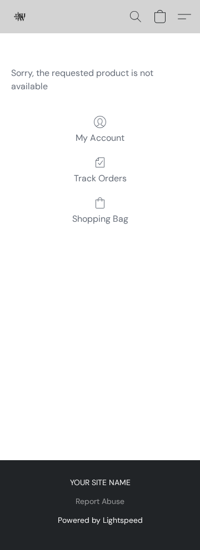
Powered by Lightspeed (100, 520)
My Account (100, 138)
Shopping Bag (100, 219)
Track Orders (100, 178)
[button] (20, 16)
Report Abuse (100, 501)
